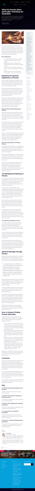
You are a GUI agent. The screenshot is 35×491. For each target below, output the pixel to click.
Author (3, 430)
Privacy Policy (4, 465)
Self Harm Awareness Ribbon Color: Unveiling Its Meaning (29, 83)
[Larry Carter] (4, 436)
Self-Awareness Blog (13, 434)
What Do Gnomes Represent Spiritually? (25, 453)
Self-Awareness (16, 2)
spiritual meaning (13, 71)
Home (11, 2)
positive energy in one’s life (7, 95)
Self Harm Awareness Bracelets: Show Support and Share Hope (17, 474)
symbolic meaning (9, 60)
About (20, 4)
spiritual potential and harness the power (13, 247)
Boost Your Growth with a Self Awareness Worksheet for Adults (17, 479)
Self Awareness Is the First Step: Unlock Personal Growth (17, 483)
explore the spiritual (7, 52)
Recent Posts (4, 431)
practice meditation (7, 347)
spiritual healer (5, 288)
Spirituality (16, 4)
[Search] (32, 464)
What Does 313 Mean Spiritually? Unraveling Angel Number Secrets (8, 454)
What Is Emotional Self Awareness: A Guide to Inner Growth (29, 90)
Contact (24, 4)
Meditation (28, 2)
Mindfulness (23, 2)
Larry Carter (8, 433)
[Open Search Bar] (20, 7)
